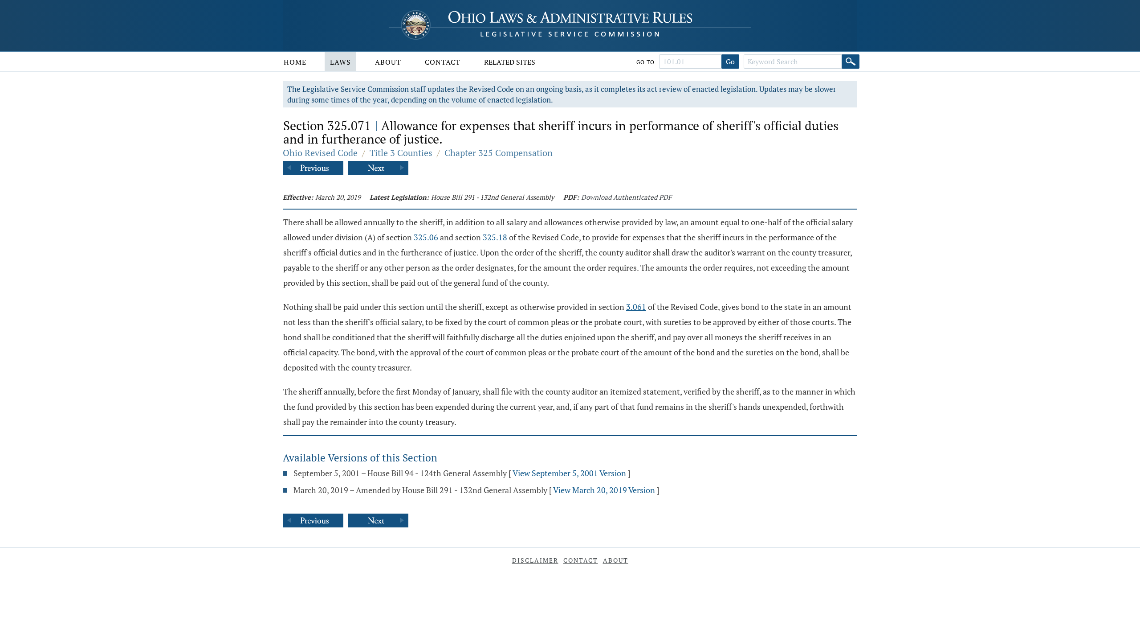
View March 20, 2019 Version (604, 490)
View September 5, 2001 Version (569, 473)
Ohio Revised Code (320, 153)
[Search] (850, 61)
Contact (442, 62)
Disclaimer (535, 560)
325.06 (426, 237)
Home (295, 62)
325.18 (495, 237)
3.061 (636, 306)
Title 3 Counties (401, 153)
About (388, 62)
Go (730, 61)
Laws (340, 62)
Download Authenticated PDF (626, 197)
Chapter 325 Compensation (498, 153)
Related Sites (509, 62)
